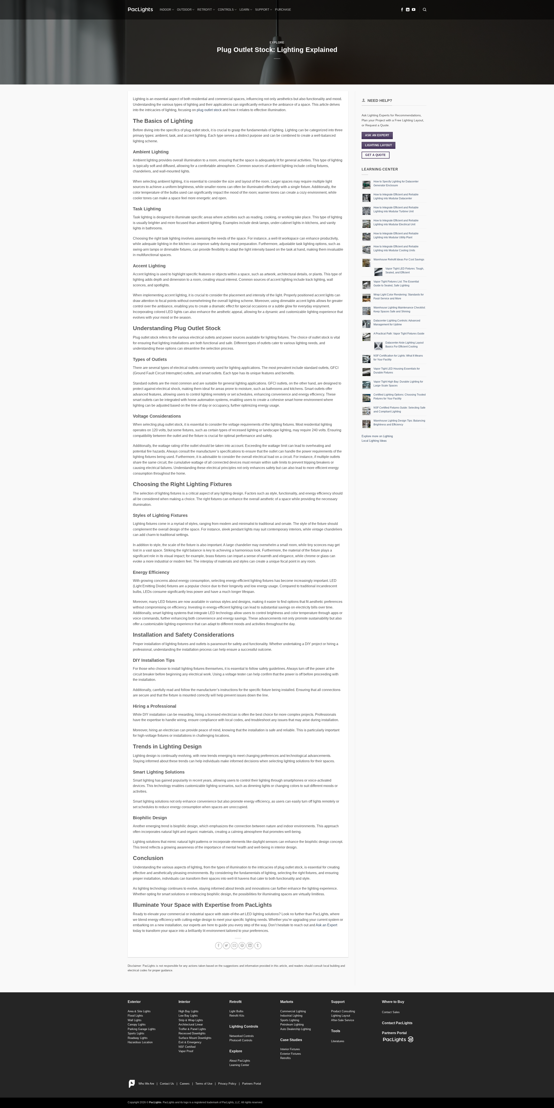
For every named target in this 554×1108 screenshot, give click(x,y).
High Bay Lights (188, 1011)
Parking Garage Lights (142, 1029)
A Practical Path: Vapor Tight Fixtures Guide (399, 333)
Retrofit (204, 9)
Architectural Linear (191, 1024)
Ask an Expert (326, 925)
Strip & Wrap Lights (191, 1020)
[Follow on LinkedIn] (407, 10)
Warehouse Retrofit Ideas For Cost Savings (399, 259)
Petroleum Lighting (292, 1024)
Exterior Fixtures (290, 1053)
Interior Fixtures (290, 1049)
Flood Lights (135, 1015)
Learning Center (239, 1065)
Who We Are (146, 1083)
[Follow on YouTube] (413, 10)
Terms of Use (203, 1083)
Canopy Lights (137, 1024)
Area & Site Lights (139, 1011)
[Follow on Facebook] (402, 10)
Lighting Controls (243, 1026)
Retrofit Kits (236, 1015)
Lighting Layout (340, 1015)
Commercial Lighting (293, 1011)
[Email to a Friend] (234, 945)
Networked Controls (241, 1036)
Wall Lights (135, 1020)
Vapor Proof (186, 1051)
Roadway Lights (138, 1038)
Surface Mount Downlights (195, 1038)
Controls (226, 9)
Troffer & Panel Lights (192, 1029)
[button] (424, 9)
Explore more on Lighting (377, 436)
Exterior (134, 1002)
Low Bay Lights (188, 1015)
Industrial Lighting (291, 1015)
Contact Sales (391, 1012)
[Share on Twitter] (226, 945)
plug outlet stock (209, 110)
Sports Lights (136, 1033)
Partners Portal (251, 1083)
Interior (184, 1002)
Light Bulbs (236, 1011)
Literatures (337, 1041)
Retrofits (285, 1058)
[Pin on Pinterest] (242, 945)
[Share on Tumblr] (257, 945)
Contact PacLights (397, 1023)
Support (262, 9)
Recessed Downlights (192, 1033)
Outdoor (184, 9)
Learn (244, 9)
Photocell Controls (240, 1040)
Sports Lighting (289, 1020)
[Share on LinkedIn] (249, 945)
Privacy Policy (227, 1083)
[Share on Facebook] (218, 945)
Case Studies (291, 1040)
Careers (185, 1083)
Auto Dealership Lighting (295, 1029)
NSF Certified (187, 1046)
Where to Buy (393, 1002)
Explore (277, 42)
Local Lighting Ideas (374, 440)
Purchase (283, 9)
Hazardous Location (140, 1042)
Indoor (165, 9)
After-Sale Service (342, 1020)
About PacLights (239, 1060)
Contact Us (167, 1083)
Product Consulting (343, 1011)
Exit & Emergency (190, 1042)
